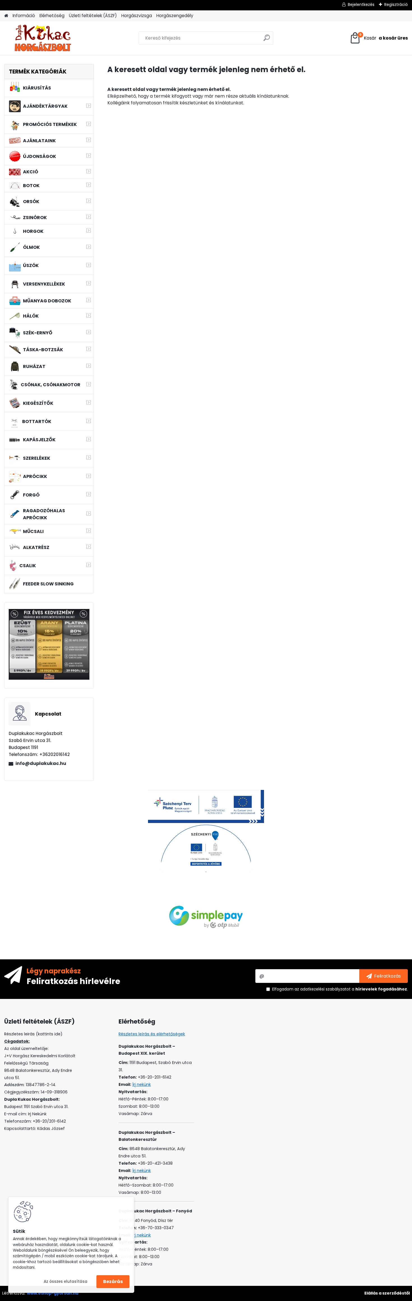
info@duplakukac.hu (40, 763)
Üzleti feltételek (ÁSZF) (93, 16)
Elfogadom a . (340, 989)
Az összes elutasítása (65, 1281)
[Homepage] (6, 15)
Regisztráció (396, 4)
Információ (24, 16)
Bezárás (113, 1281)
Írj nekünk (141, 1084)
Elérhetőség (52, 16)
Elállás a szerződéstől (387, 1293)
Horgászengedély (174, 16)
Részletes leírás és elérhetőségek (152, 1034)
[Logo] (42, 38)
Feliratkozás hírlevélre (73, 981)
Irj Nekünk (37, 1114)
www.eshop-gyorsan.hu (52, 1293)
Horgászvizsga (136, 16)
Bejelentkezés (361, 4)
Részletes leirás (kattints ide (32, 1034)
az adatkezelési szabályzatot (323, 989)
